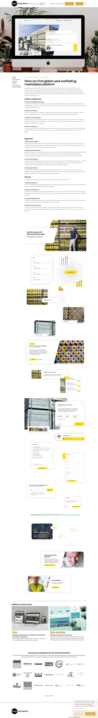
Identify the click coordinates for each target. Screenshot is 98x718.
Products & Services (42, 3)
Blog (38, 3)
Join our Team (69, 4)
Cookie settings (79, 713)
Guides (57, 3)
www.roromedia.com (76, 717)
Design (27, 77)
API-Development (34, 77)
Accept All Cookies (90, 713)
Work (34, 3)
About (30, 3)
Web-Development (45, 77)
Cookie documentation (79, 708)
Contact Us (79, 4)
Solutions (52, 3)
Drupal (62, 3)
